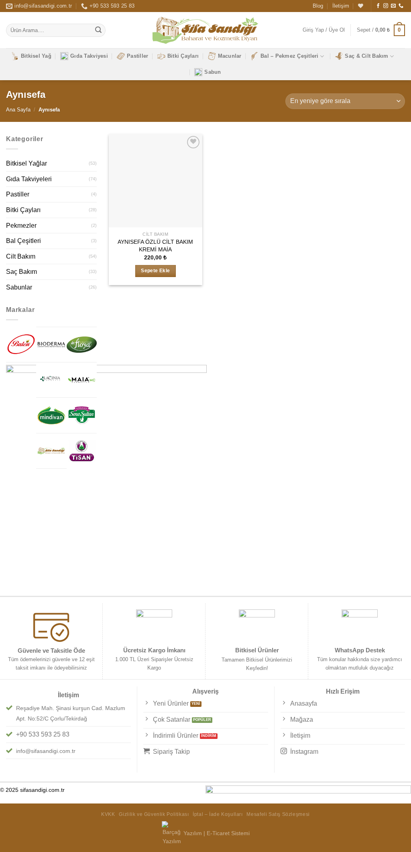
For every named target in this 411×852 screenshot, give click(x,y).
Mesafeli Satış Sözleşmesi (277, 814)
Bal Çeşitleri (23, 240)
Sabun (212, 72)
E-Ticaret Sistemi (228, 833)
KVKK (108, 814)
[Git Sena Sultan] (82, 415)
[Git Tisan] (82, 450)
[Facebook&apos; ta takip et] (378, 6)
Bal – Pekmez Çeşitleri (289, 56)
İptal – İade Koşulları (217, 814)
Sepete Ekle (155, 270)
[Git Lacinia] (51, 379)
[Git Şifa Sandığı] (51, 450)
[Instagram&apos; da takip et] (385, 6)
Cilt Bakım (20, 256)
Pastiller (137, 56)
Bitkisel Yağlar (26, 163)
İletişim (340, 6)
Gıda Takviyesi (89, 56)
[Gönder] (98, 30)
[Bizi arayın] (401, 6)
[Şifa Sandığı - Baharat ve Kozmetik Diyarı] (206, 30)
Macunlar (230, 56)
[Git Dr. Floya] (82, 344)
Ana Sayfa (18, 110)
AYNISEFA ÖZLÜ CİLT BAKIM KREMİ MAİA (155, 246)
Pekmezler (21, 225)
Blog (318, 6)
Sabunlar (19, 287)
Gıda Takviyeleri (29, 179)
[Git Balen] (21, 344)
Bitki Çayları (183, 56)
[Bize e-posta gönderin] (393, 6)
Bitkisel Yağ (36, 56)
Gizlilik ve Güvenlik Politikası (154, 814)
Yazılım (192, 833)
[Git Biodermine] (51, 344)
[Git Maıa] (82, 379)
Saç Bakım (21, 271)
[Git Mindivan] (51, 415)
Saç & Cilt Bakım (366, 56)
